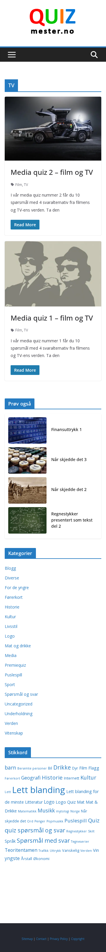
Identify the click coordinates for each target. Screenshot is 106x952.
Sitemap (27, 939)
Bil (50, 768)
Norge (75, 811)
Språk (10, 841)
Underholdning (18, 713)
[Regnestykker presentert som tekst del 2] (27, 521)
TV (26, 184)
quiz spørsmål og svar (35, 830)
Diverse (12, 578)
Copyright (78, 939)
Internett (71, 778)
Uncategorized (18, 704)
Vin (96, 850)
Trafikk (44, 851)
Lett (8, 792)
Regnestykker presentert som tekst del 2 (71, 520)
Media (10, 655)
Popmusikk (55, 821)
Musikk (46, 810)
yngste (12, 858)
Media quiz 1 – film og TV (52, 318)
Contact (41, 939)
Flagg (93, 768)
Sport (10, 684)
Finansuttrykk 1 (66, 429)
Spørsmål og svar (21, 694)
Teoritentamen (21, 850)
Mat (81, 802)
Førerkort (14, 597)
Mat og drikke (18, 645)
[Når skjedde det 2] (27, 490)
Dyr (75, 768)
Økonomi (41, 858)
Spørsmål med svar (43, 840)
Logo (10, 636)
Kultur (10, 616)
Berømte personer (32, 768)
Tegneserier (80, 841)
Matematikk (27, 811)
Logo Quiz (66, 802)
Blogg (10, 568)
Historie (12, 607)
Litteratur (34, 802)
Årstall (26, 858)
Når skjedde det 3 (69, 459)
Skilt (91, 831)
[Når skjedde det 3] (27, 460)
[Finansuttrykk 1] (27, 430)
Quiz (94, 820)
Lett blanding (38, 790)
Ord (30, 821)
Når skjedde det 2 (69, 489)
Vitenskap (14, 733)
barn (10, 767)
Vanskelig (70, 850)
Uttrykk (55, 851)
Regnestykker (76, 831)
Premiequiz (15, 665)
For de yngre (17, 587)
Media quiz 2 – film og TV (52, 172)
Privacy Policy (59, 939)
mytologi (62, 811)
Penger (39, 821)
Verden (11, 723)
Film (18, 184)
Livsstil (11, 626)
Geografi (31, 777)
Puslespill (13, 675)
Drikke (62, 767)
